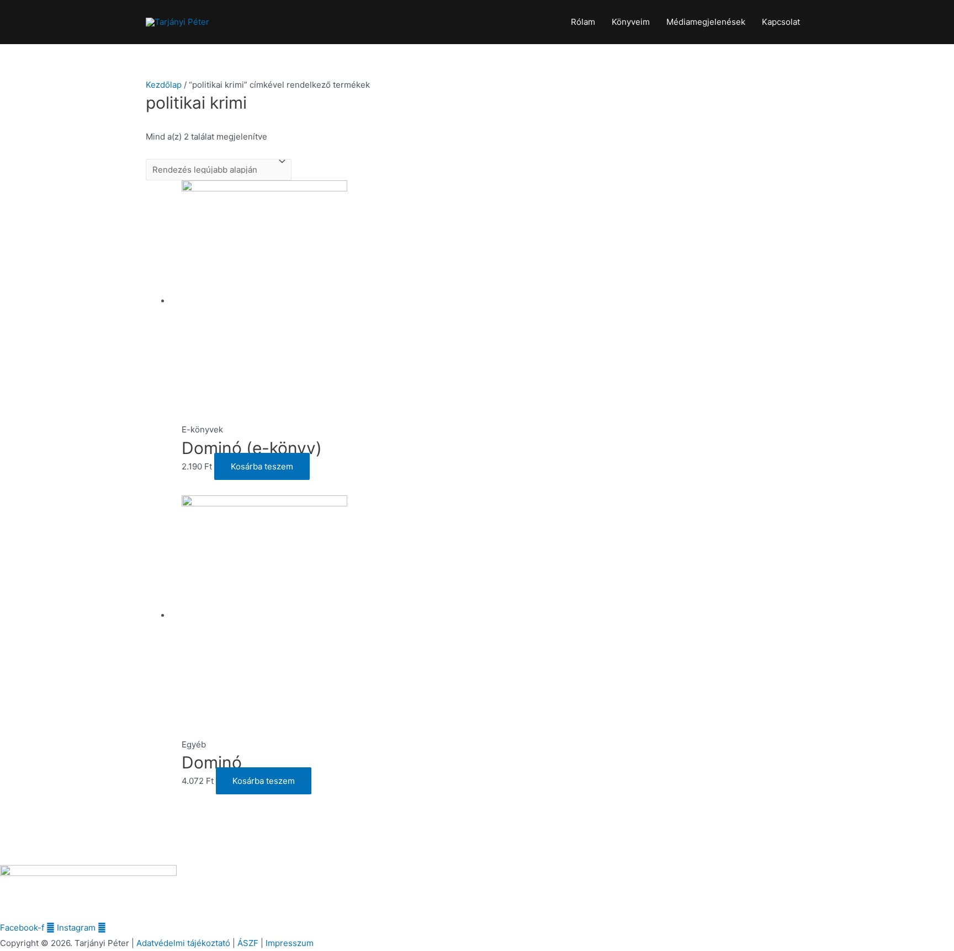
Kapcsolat (781, 22)
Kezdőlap (164, 84)
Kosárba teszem (262, 466)
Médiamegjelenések (705, 22)
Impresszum (290, 943)
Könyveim (631, 22)
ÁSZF (247, 943)
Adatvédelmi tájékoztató (183, 943)
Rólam (583, 22)
